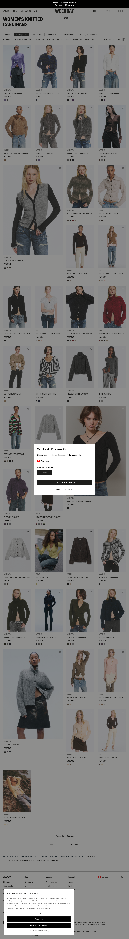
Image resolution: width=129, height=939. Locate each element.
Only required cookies (38, 925)
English (44, 472)
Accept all (39, 919)
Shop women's (60, 5)
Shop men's (70, 5)
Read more (38, 914)
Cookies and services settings (39, 931)
